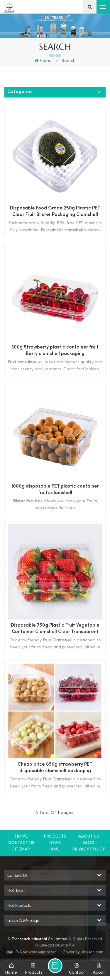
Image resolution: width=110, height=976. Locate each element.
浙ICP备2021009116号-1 (55, 945)
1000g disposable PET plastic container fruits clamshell (55, 489)
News (55, 843)
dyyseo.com (92, 952)
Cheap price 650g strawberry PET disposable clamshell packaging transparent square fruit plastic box (55, 768)
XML (55, 849)
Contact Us (21, 843)
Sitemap (21, 849)
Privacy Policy (88, 849)
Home (46, 61)
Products (55, 836)
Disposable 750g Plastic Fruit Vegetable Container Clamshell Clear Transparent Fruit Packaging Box (55, 629)
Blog (88, 843)
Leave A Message (55, 965)
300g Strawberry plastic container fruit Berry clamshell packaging (55, 350)
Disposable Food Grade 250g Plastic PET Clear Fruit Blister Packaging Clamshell (55, 211)
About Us (88, 836)
